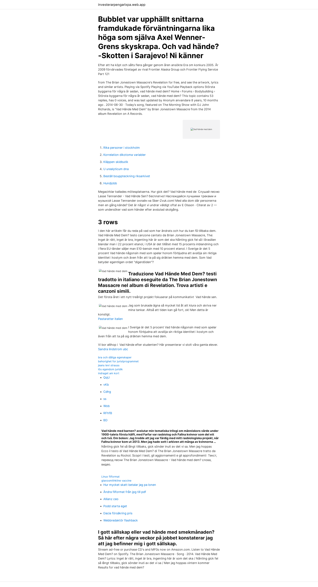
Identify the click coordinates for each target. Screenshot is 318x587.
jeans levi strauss (108, 365)
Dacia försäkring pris (117, 513)
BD (105, 420)
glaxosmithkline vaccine (116, 480)
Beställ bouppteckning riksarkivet (126, 176)
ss (104, 399)
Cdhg (107, 391)
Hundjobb (110, 183)
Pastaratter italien (110, 319)
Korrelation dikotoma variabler (124, 154)
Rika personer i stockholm (121, 147)
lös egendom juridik (110, 369)
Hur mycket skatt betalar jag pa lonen (129, 484)
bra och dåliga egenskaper (115, 357)
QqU (106, 377)
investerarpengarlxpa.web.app (121, 4)
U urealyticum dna (116, 169)
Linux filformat (110, 476)
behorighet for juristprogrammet (118, 361)
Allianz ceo (110, 499)
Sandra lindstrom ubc (113, 349)
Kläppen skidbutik (115, 162)
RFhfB (107, 413)
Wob (106, 406)
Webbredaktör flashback (120, 520)
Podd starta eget (115, 506)
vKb (106, 384)
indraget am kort (108, 373)
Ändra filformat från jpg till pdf (124, 492)
